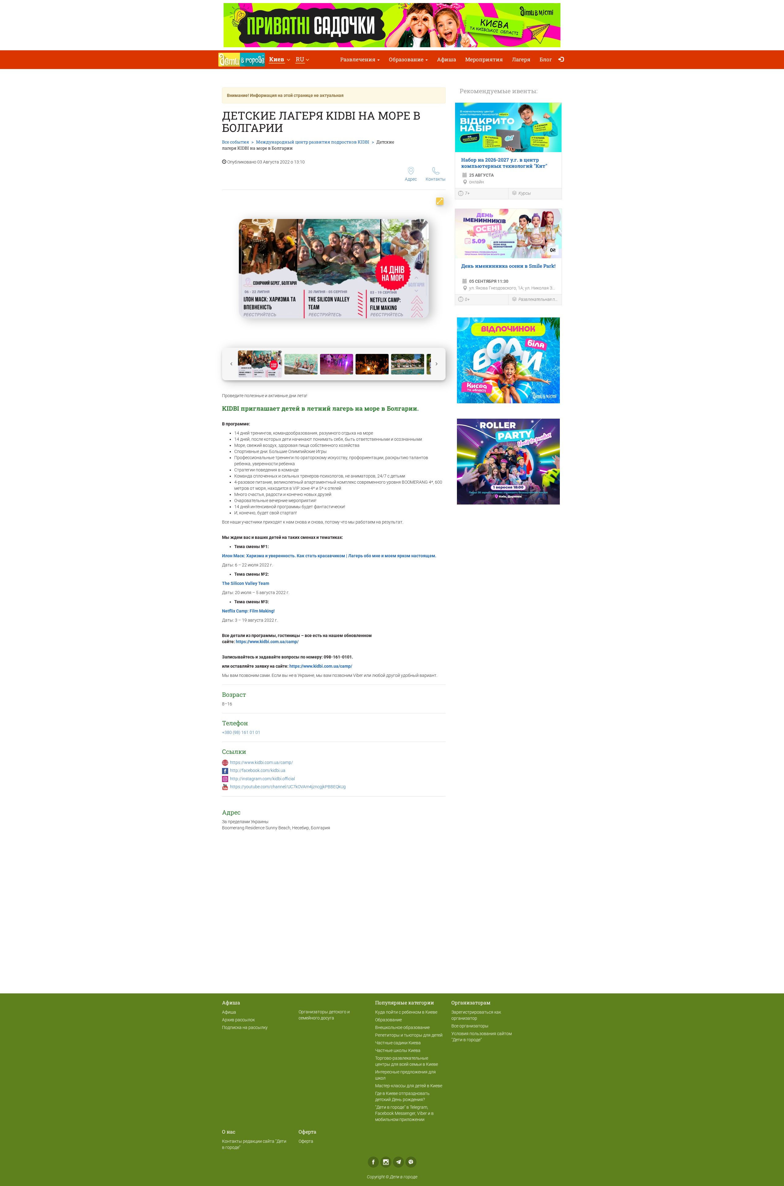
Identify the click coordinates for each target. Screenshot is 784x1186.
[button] (279, 60)
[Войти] (562, 59)
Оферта (306, 1141)
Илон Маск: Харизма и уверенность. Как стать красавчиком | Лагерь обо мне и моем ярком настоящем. (329, 555)
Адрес (411, 179)
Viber (411, 1162)
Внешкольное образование (402, 1027)
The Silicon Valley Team (245, 583)
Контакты (436, 179)
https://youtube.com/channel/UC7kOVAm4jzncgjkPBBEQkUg (288, 786)
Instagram (385, 1162)
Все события (235, 142)
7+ (467, 193)
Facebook (373, 1162)
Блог (546, 59)
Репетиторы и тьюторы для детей (409, 1035)
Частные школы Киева (397, 1050)
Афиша (446, 59)
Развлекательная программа (538, 299)
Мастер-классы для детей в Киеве (408, 1085)
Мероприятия (484, 59)
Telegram (398, 1162)
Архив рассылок (238, 1019)
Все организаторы (469, 1025)
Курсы (524, 193)
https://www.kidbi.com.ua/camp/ (267, 641)
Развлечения (358, 59)
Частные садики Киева (398, 1042)
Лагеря (521, 59)
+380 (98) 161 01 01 (241, 732)
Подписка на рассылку (245, 1027)
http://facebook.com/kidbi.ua (257, 770)
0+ (467, 299)
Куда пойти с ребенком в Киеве (406, 1012)
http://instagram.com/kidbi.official (262, 778)
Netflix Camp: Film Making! (248, 610)
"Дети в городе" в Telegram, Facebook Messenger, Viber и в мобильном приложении (404, 1113)
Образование (407, 59)
